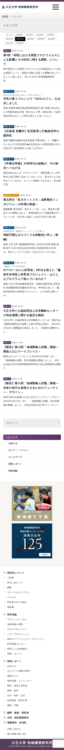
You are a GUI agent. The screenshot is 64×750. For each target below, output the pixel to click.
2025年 (29, 35)
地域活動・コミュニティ (19, 680)
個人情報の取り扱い (17, 734)
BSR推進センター (16, 644)
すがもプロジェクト (17, 629)
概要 (9, 587)
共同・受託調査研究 (18, 717)
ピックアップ (15, 457)
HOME (5, 16)
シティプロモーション (18, 634)
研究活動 (13, 471)
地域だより (13, 676)
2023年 (50, 35)
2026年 (19, 35)
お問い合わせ (14, 729)
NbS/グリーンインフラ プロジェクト (26, 639)
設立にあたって (15, 582)
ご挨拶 (10, 577)
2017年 (9, 43)
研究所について (15, 572)
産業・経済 (13, 690)
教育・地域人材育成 (17, 685)
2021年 (20, 39)
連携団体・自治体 (17, 722)
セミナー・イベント (19, 450)
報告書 (10, 607)
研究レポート (15, 464)
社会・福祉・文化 (16, 695)
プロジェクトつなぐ (17, 619)
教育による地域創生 (17, 649)
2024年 (40, 35)
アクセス (11, 597)
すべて (9, 35)
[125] (32, 556)
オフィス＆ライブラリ (18, 592)
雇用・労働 (13, 705)
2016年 (20, 43)
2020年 (30, 39)
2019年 (41, 39)
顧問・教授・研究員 (18, 712)
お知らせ (13, 443)
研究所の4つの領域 (16, 602)
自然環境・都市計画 (17, 700)
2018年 (51, 39)
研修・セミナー (15, 653)
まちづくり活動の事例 (18, 671)
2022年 (9, 39)
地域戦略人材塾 (15, 624)
